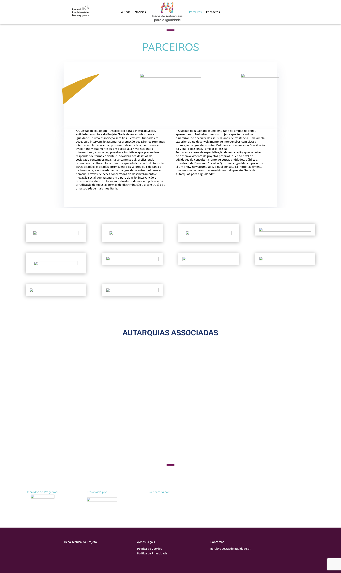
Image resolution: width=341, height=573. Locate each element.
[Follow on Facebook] (67, 549)
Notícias (140, 12)
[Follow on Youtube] (75, 549)
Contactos (213, 12)
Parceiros (195, 12)
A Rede (125, 12)
